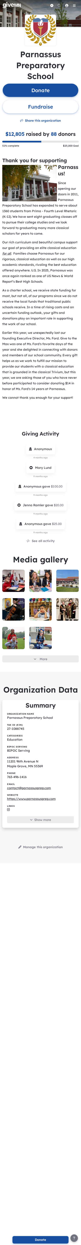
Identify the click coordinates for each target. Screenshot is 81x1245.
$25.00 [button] (57, 524)
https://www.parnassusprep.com (31, 799)
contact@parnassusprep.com (29, 788)
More (43, 659)
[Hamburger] (74, 5)
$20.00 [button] (59, 505)
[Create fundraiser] (51, 5)
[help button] (74, 1238)
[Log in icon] (66, 5)
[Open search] (59, 5)
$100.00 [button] (57, 486)
